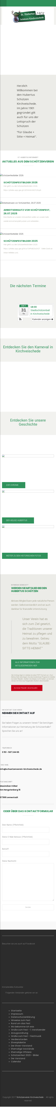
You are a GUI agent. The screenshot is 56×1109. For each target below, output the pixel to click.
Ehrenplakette (18, 1042)
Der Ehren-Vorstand (21, 1045)
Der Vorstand (18, 1058)
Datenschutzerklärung (23, 1017)
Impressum (17, 1013)
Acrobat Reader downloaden (26, 688)
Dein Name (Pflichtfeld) (13, 824)
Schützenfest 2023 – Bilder (25, 1055)
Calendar (16, 1061)
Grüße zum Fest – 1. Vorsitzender (28, 1029)
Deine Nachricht (9, 861)
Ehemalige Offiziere (21, 1052)
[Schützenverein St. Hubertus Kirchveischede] (28, 15)
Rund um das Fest (20, 1023)
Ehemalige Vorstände (22, 1048)
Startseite (16, 1010)
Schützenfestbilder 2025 (21, 241)
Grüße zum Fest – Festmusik (26, 1036)
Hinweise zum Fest (20, 1020)
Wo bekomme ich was (22, 1026)
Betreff (5, 849)
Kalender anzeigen (41, 319)
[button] (20, 319)
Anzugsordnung (19, 1033)
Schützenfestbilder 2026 (21, 182)
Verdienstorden (19, 1039)
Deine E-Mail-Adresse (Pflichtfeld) (17, 837)
